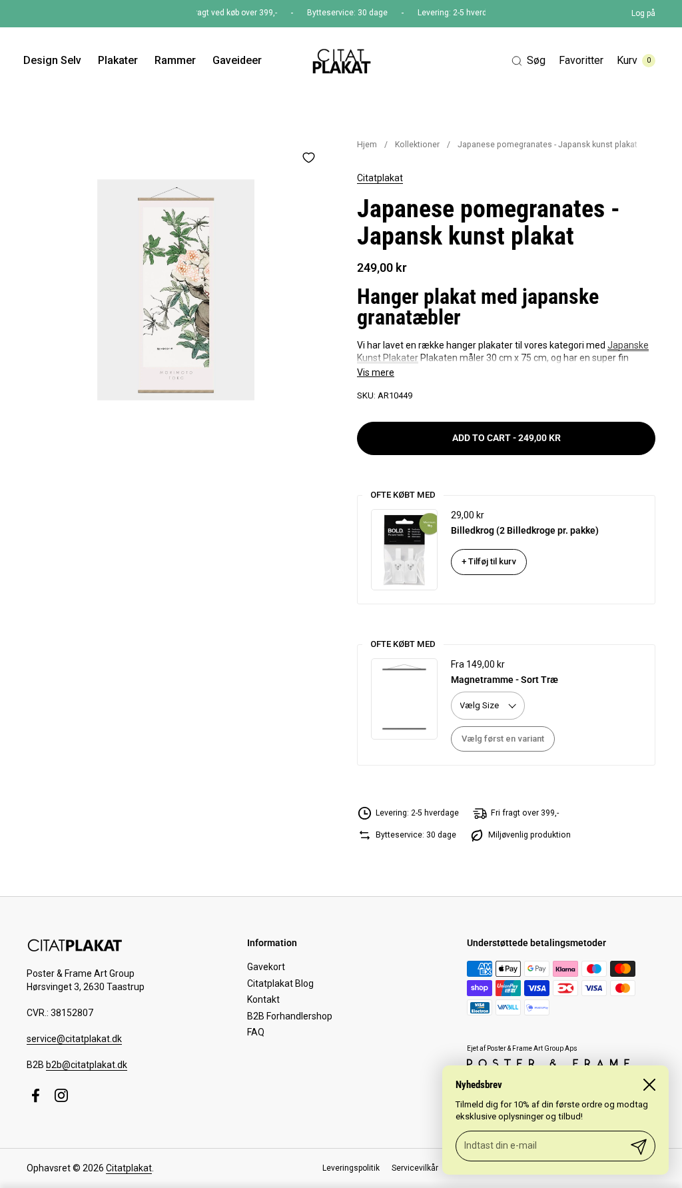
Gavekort (266, 966)
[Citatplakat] (340, 60)
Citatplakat (380, 178)
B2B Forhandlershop (289, 1016)
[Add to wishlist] (308, 157)
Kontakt (263, 999)
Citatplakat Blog (280, 983)
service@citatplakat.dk (74, 1038)
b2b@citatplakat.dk (86, 1064)
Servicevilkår (415, 1168)
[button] (528, 61)
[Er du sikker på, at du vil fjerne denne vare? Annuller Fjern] (176, 290)
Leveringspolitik (351, 1168)
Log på (643, 13)
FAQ (255, 1032)
